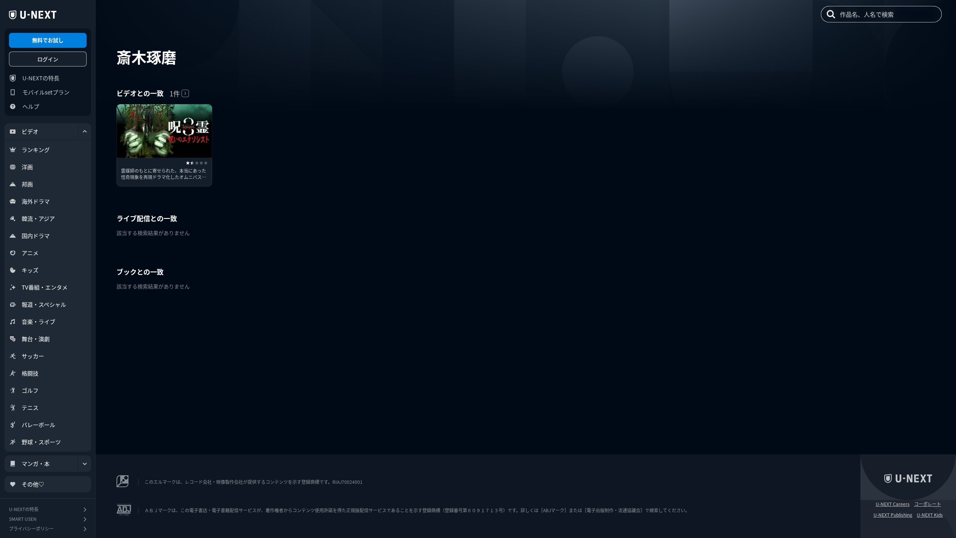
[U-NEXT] (32, 14)
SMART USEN (23, 519)
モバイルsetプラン (45, 92)
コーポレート (927, 504)
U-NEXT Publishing (892, 515)
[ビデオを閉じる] (84, 131)
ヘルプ (30, 106)
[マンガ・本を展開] (84, 463)
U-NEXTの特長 (40, 78)
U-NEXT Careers (893, 504)
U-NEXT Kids (930, 515)
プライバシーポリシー (31, 528)
